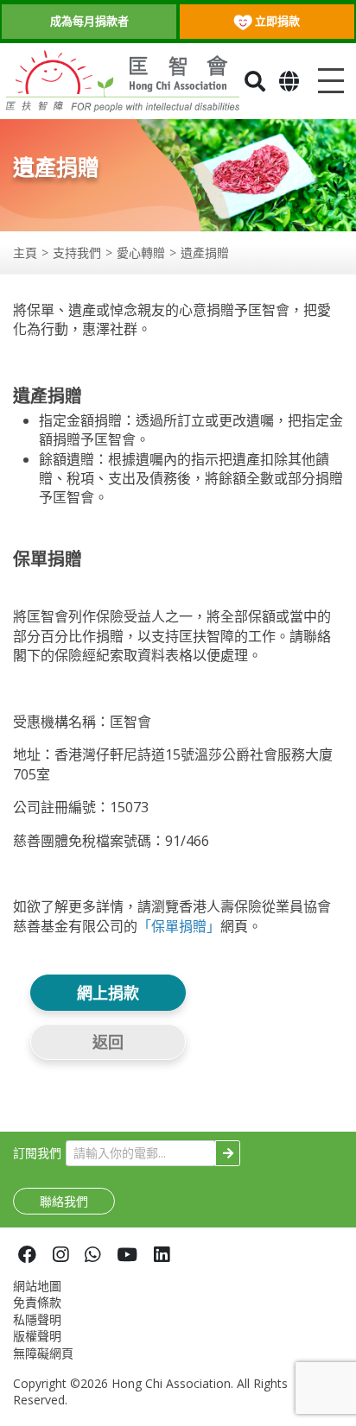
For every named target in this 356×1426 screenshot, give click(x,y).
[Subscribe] (227, 1153)
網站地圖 (37, 1286)
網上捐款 (108, 992)
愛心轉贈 (141, 252)
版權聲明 (37, 1336)
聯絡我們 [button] (64, 1201)
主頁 (25, 252)
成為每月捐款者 (89, 20)
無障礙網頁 (43, 1353)
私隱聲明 (37, 1319)
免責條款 (37, 1302)
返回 (108, 1042)
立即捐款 (276, 20)
